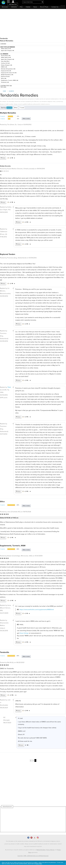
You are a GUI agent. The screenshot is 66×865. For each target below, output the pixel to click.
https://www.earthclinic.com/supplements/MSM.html (37, 609)
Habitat (28, 7)
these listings (24, 633)
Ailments (14, 7)
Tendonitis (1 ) (5, 82)
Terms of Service (50, 849)
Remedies (5, 7)
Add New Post (13, 4)
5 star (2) (2, 116)
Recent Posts (44, 7)
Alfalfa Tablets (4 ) (6, 48)
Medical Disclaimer (41, 849)
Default (10, 107)
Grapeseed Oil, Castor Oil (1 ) (8, 72)
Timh (9, 387)
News (35, 7)
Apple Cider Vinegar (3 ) (7, 50)
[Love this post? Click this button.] (12, 158)
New (16, 107)
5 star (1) (2, 505)
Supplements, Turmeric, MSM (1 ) (9, 80)
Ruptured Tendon (5, 76)
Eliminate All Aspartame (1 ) (8, 69)
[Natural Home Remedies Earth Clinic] (3, 2)
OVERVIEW (3, 44)
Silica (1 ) (3, 78)
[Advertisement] (33, 785)
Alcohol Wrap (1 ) (5, 55)
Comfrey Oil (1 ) (5, 63)
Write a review (26, 118)
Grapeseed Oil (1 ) (6, 70)
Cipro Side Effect (5, 61)
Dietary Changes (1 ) (6, 65)
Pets (21, 7)
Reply (3, 158)
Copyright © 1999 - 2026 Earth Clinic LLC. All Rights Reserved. (33, 856)
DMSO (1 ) (4, 67)
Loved (22, 107)
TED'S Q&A (3, 87)
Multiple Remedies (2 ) (7, 74)
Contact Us (54, 7)
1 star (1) (2, 118)
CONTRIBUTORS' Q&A (6, 85)
